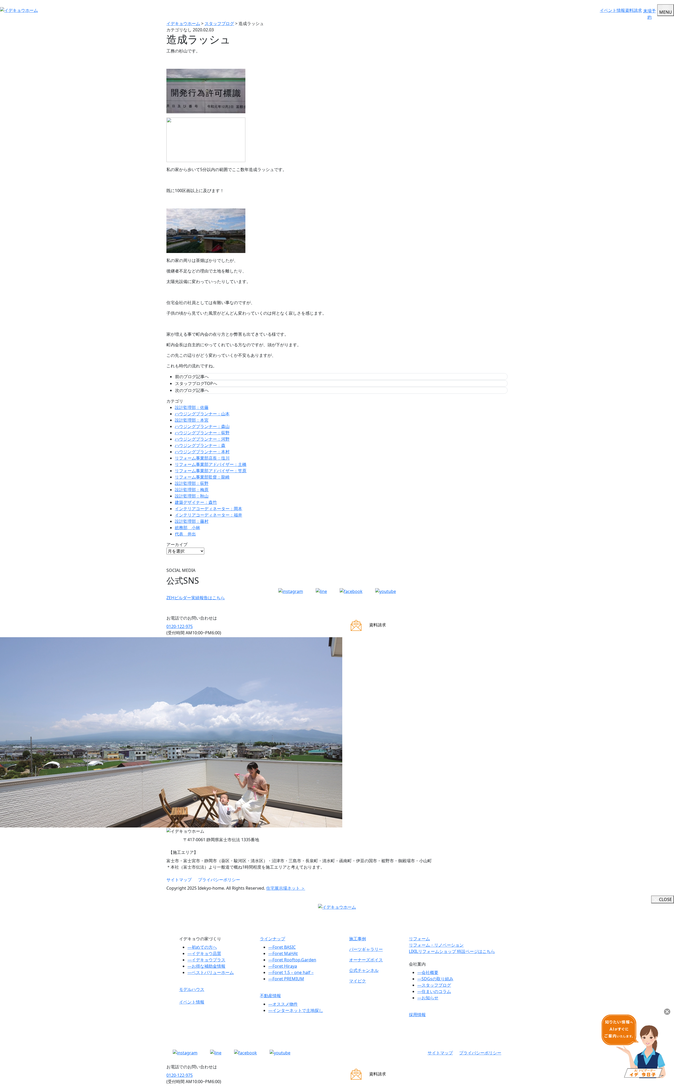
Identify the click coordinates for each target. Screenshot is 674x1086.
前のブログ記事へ (192, 376)
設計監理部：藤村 (192, 521)
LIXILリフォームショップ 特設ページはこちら (452, 951)
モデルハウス (191, 989)
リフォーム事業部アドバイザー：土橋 (210, 464)
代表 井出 (185, 534)
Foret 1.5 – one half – (291, 972)
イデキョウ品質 (204, 953)
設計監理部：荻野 (192, 483)
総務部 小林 (187, 527)
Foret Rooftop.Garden (292, 960)
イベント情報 (612, 10)
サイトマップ (179, 880)
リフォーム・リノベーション (436, 945)
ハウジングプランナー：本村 (202, 452)
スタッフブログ (434, 985)
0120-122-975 (179, 626)
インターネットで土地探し (295, 1010)
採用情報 (417, 1014)
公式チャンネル (364, 970)
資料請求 (633, 10)
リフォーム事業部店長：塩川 (202, 458)
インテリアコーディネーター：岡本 (208, 509)
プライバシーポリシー (219, 880)
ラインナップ (272, 939)
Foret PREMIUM (286, 979)
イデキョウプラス (206, 960)
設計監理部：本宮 (192, 420)
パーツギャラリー (366, 949)
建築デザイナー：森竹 (196, 502)
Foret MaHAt (283, 953)
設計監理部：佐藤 (192, 407)
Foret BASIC (282, 947)
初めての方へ (202, 947)
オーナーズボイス (366, 960)
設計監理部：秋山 (192, 496)
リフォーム (419, 939)
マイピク (357, 981)
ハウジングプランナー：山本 (202, 414)
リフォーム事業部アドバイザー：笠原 (210, 471)
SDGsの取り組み (435, 979)
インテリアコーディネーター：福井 (208, 515)
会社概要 (427, 972)
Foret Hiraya (282, 966)
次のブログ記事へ (192, 390)
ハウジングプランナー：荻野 (202, 433)
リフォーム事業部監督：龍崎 (202, 477)
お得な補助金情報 (206, 966)
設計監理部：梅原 (192, 490)
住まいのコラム (434, 991)
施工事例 (357, 939)
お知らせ (427, 998)
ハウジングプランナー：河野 (202, 439)
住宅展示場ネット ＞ (285, 888)
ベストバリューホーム (210, 972)
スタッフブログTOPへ (196, 383)
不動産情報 (270, 996)
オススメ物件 (283, 1004)
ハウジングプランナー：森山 (202, 426)
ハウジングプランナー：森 (200, 445)
